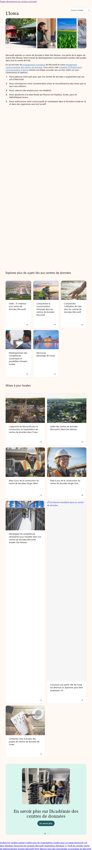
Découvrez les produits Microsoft (29, 845)
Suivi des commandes (57, 848)
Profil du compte (75, 845)
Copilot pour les (32, 842)
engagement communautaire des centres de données (41, 66)
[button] (43, 833)
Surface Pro (5, 842)
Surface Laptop (18, 842)
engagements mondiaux (34, 64)
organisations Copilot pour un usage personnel (61, 842)
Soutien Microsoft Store (28, 848)
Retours (43, 848)
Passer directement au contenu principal (18, 1)
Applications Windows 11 (55, 845)
